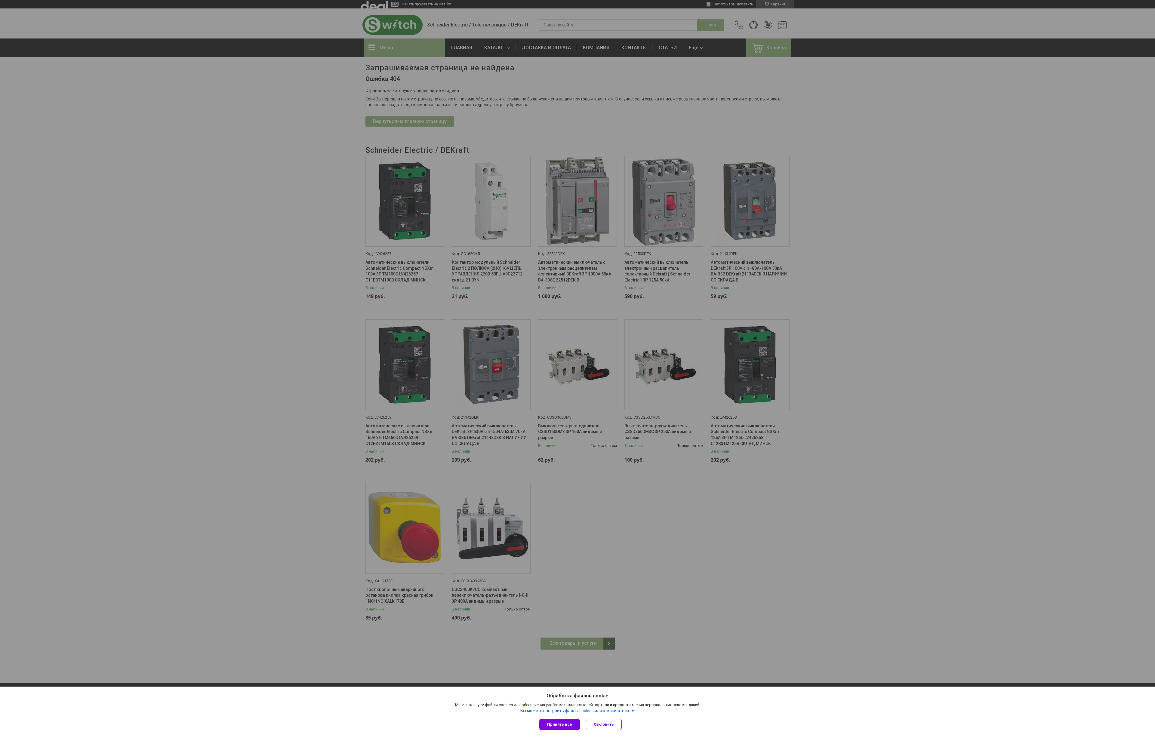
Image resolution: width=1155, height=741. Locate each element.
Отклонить (604, 724)
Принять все (559, 724)
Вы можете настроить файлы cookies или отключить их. (575, 710)
